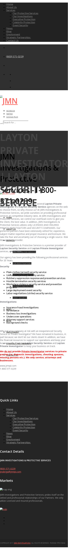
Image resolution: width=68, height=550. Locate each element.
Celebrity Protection (24, 22)
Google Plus (12, 117)
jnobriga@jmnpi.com (10, 471)
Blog (9, 31)
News (9, 28)
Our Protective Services (25, 13)
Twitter (9, 114)
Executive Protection (24, 19)
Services (10, 10)
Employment (13, 34)
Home (9, 4)
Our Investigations (23, 16)
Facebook (10, 111)
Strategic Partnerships (18, 37)
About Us (11, 7)
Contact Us (12, 40)
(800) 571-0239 (15, 56)
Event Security (20, 25)
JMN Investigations (22, 543)
